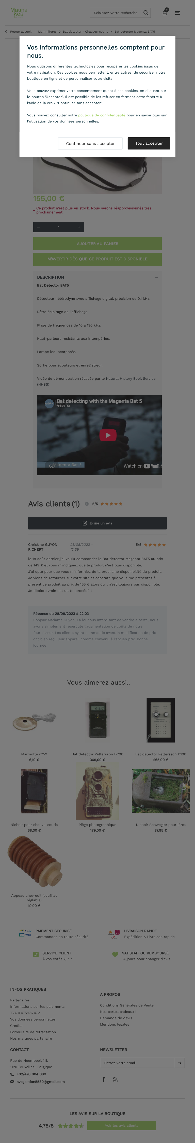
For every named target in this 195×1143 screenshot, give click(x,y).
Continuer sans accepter (90, 143)
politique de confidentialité (101, 115)
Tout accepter (149, 143)
